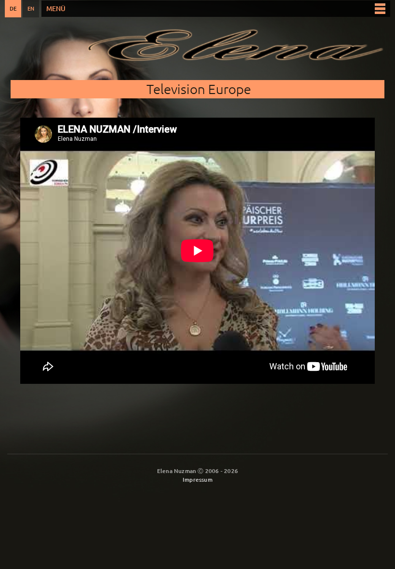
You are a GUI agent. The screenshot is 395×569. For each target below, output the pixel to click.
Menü (56, 8)
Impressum (197, 479)
